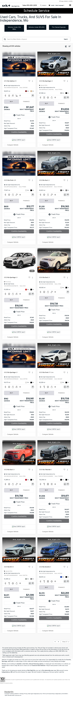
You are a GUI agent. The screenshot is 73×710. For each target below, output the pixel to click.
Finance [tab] (26, 101)
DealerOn (17, 693)
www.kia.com (18, 695)
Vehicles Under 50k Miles (14, 28)
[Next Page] (58, 641)
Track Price (20, 115)
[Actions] (32, 81)
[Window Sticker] (33, 95)
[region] (19, 124)
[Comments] (65, 97)
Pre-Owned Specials (59, 27)
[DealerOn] (9, 692)
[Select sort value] (69, 46)
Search (66, 39)
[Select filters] (66, 46)
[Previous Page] (55, 641)
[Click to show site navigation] (70, 5)
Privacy (26, 693)
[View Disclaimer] (20, 95)
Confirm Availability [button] (19, 132)
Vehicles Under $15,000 (36, 27)
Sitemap (22, 693)
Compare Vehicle (12, 145)
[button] (34, 64)
